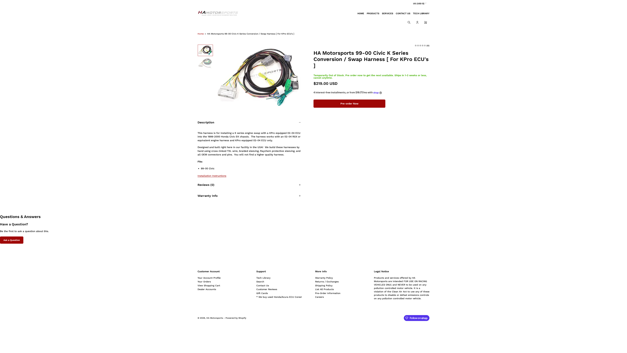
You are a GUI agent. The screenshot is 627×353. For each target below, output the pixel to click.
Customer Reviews (266, 289)
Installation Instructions (212, 175)
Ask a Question (11, 240)
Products (373, 13)
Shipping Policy (323, 285)
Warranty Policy (324, 278)
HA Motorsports (214, 318)
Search (260, 281)
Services (387, 13)
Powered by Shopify (235, 318)
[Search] (409, 22)
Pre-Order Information (327, 293)
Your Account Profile (209, 278)
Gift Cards (262, 293)
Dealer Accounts (207, 289)
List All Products (324, 289)
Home (360, 13)
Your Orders (204, 281)
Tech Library (421, 13)
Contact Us (403, 13)
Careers (319, 297)
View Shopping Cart (209, 285)
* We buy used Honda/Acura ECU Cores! (279, 297)
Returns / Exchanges (327, 281)
